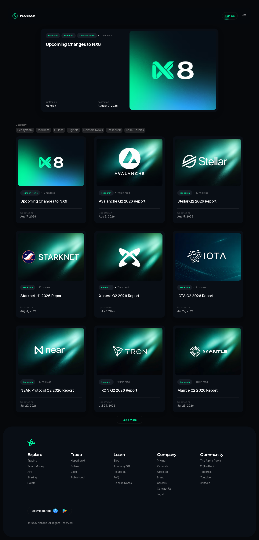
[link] (230, 16)
